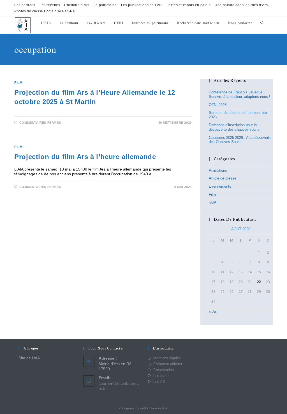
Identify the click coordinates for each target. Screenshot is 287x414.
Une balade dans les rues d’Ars (241, 5)
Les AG (159, 382)
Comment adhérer (167, 364)
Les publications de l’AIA (142, 5)
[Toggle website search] (262, 23)
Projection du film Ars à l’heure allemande (85, 156)
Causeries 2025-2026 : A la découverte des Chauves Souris (240, 139)
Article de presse (222, 178)
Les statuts (162, 376)
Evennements (220, 186)
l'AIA (212, 202)
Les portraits (24, 5)
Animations (218, 170)
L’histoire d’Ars (76, 5)
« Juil (213, 311)
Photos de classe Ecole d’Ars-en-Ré (44, 11)
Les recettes (50, 5)
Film (18, 83)
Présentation (163, 370)
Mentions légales (167, 358)
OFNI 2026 (217, 105)
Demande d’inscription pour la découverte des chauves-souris (234, 127)
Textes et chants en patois (189, 5)
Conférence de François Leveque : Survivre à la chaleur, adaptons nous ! (239, 94)
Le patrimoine (105, 5)
